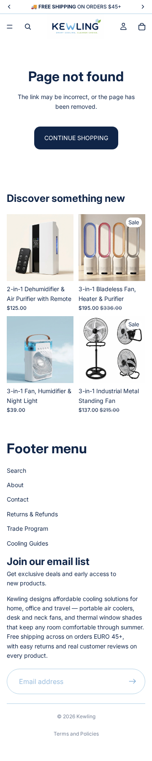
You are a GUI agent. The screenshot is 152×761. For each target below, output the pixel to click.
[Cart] (142, 26)
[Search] (28, 26)
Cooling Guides (27, 543)
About (15, 484)
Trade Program (27, 528)
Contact (18, 499)
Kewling (85, 716)
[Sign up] (132, 682)
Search (16, 470)
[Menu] (9, 26)
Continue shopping (76, 137)
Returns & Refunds (32, 514)
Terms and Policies (76, 734)
